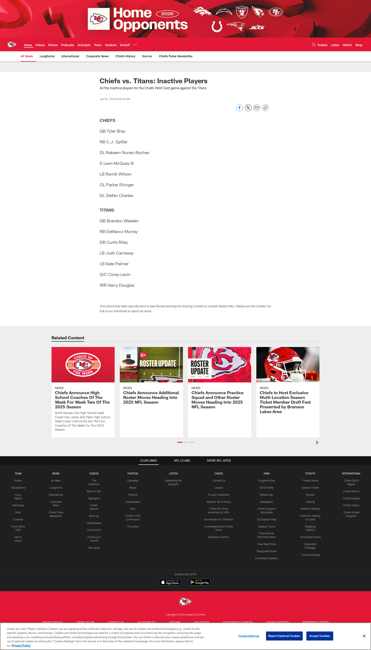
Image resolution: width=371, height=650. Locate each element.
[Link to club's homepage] (12, 44)
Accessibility (146, 622)
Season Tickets (310, 487)
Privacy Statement (218, 494)
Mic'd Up (94, 515)
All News (56, 480)
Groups (310, 494)
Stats (18, 512)
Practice (132, 494)
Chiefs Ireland (351, 505)
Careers (218, 487)
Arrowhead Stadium (266, 558)
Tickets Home (310, 480)
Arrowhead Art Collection (218, 519)
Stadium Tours (266, 526)
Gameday (132, 480)
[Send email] (256, 110)
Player (132, 487)
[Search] (314, 44)
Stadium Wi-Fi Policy (219, 501)
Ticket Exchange (310, 554)
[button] (180, 442)
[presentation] (317, 443)
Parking (310, 501)
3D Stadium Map (266, 519)
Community (94, 529)
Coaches (18, 519)
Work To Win (94, 491)
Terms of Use (85, 622)
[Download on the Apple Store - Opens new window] (170, 582)
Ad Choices (201, 622)
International (56, 494)
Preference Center (316, 622)
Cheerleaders (94, 522)
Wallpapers (266, 501)
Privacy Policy (53, 622)
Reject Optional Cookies (284, 636)
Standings (18, 505)
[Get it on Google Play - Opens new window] (199, 584)
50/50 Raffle (267, 487)
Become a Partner (218, 536)
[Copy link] (265, 108)
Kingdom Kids (266, 480)
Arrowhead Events (310, 536)
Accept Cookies (319, 636)
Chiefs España (351, 498)
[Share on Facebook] (239, 110)
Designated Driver (267, 551)
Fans (132, 508)
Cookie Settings (277, 622)
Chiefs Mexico (351, 491)
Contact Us (218, 480)
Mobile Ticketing (310, 508)
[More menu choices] (135, 44)
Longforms (56, 487)
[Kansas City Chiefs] (185, 602)
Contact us (116, 622)
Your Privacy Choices (238, 622)
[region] (185, 636)
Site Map (175, 622)
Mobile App (266, 494)
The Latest (94, 547)
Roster (18, 480)
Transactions (18, 487)
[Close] (364, 636)
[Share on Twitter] (248, 110)
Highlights (94, 498)
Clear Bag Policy (266, 543)
